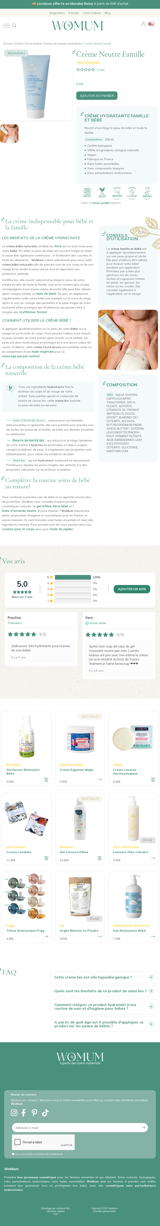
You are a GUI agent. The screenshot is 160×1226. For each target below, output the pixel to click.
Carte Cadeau (92, 13)
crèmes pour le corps (18, 529)
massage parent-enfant (21, 356)
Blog (108, 13)
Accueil (7, 43)
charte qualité (101, 203)
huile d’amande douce (19, 511)
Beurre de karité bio (28, 440)
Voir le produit (153, 858)
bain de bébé (46, 294)
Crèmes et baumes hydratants (62, 43)
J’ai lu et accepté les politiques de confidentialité (39, 1154)
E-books (74, 13)
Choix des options (100, 779)
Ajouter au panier (97, 96)
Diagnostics (57, 13)
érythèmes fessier (33, 312)
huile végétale (43, 352)
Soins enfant (33, 43)
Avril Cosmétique (89, 62)
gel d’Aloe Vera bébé (52, 506)
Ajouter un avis (132, 589)
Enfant (19, 43)
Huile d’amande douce (29, 420)
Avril (57, 246)
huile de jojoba (61, 529)
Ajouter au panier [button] (46, 779)
